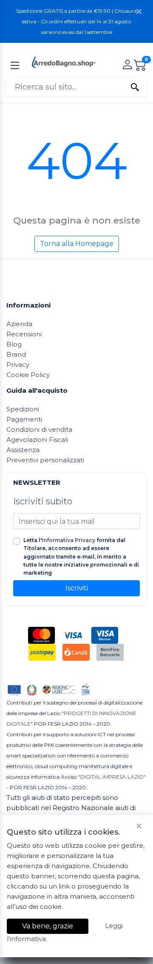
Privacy (17, 364)
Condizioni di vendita (39, 429)
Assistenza (23, 450)
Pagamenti (24, 419)
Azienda (19, 324)
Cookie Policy (28, 375)
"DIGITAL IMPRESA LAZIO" (112, 777)
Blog (14, 344)
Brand (16, 354)
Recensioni (24, 334)
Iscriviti (76, 588)
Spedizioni (22, 409)
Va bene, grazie (47, 926)
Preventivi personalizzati (45, 460)
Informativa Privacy (68, 540)
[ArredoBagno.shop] (64, 61)
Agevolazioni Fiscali (37, 440)
